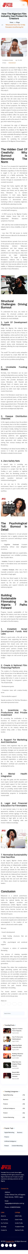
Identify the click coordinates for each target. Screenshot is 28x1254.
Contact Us (4, 1230)
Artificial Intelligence (14, 1108)
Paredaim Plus (10, 1241)
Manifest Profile (19, 1230)
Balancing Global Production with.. (17, 1046)
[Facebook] (3, 1003)
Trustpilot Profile (19, 1226)
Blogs (18, 22)
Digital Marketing (14, 1095)
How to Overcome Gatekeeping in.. (17, 1038)
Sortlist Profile (19, 1223)
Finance (14, 1104)
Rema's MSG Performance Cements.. (16, 1074)
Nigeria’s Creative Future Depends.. (17, 1030)
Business (14, 1099)
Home (11, 22)
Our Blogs (3, 1226)
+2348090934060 (14, 1207)
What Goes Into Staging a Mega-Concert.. (16, 1064)
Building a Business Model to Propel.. (17, 1055)
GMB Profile (18, 1216)
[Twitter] (9, 1003)
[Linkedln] (20, 1003)
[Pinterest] (14, 1003)
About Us (3, 1216)
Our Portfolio (4, 1223)
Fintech (14, 1113)
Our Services (4, 1219)
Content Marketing (14, 1117)
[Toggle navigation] (24, 5)
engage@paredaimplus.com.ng (14, 1203)
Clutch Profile (18, 1219)
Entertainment (12, 63)
